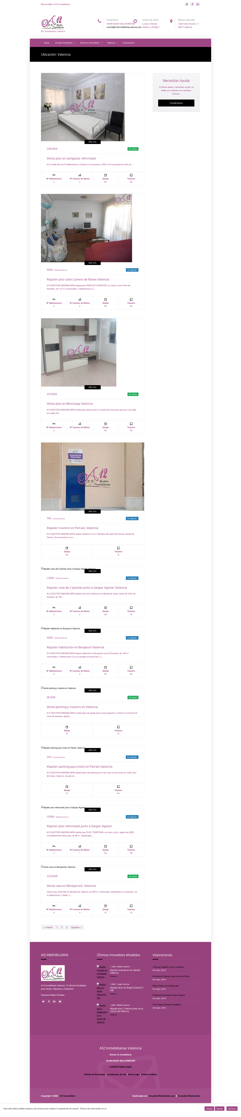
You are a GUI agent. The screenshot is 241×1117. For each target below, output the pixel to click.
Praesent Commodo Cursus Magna (169, 994)
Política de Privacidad (94, 1074)
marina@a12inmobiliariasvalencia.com (124, 27)
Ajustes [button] (220, 1108)
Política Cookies (149, 1074)
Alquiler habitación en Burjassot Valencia (75, 647)
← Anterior (48, 927)
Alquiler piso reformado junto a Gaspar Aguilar (79, 826)
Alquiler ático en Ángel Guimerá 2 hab (126, 989)
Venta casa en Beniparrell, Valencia (71, 886)
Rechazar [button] (232, 1108)
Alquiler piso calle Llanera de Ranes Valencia (78, 279)
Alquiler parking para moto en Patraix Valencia (79, 766)
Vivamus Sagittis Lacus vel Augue (168, 966)
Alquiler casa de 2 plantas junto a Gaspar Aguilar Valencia (87, 587)
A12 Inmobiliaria (67, 1095)
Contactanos (129, 42)
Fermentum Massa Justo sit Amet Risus (171, 976)
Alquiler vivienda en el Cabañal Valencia (125, 971)
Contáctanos (176, 103)
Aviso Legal (133, 1074)
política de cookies (115, 1108)
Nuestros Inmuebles (90, 42)
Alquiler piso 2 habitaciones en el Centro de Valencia (126, 1010)
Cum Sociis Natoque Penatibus (167, 1004)
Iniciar (46, 42)
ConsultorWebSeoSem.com (161, 1095)
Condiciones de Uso (116, 1074)
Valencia (111, 42)
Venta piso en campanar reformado (71, 158)
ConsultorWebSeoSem (189, 1095)
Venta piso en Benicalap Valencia (70, 403)
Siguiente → (76, 927)
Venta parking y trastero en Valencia (72, 707)
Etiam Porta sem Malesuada (166, 985)
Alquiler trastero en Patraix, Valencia (72, 528)
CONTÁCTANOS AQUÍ (120, 1066)
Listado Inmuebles (64, 42)
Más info (93, 142)
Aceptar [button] (209, 1108)
